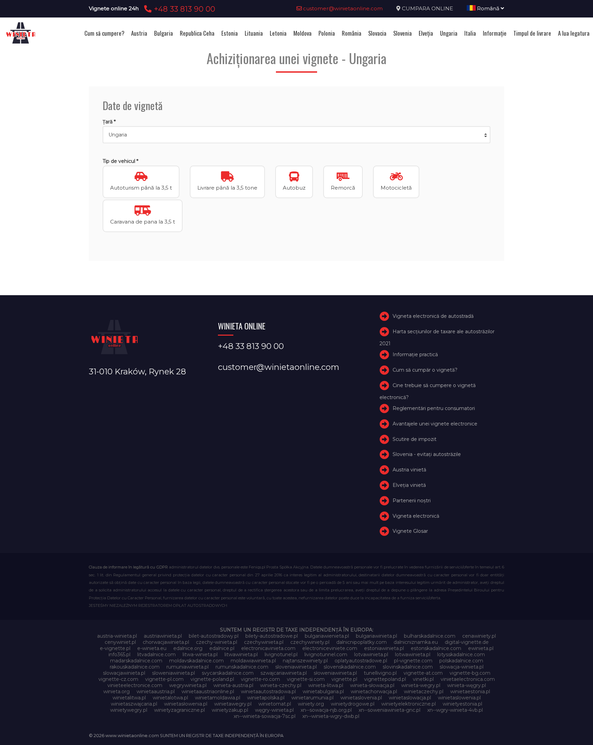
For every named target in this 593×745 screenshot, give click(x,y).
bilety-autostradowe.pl (271, 636)
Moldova (302, 33)
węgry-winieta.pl (274, 710)
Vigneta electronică (416, 516)
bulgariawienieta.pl (327, 636)
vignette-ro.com (260, 679)
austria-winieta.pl (117, 636)
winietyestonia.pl (462, 704)
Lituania (254, 33)
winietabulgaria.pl (323, 691)
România (351, 33)
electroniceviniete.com (329, 648)
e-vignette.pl (115, 648)
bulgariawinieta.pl (376, 636)
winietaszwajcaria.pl (134, 704)
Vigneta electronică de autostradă (433, 316)
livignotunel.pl (281, 654)
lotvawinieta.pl (371, 654)
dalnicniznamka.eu (416, 642)
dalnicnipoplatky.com (361, 642)
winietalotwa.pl (170, 698)
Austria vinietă (409, 470)
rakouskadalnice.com (135, 667)
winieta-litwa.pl (325, 685)
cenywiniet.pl (120, 642)
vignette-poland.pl (212, 679)
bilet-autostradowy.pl (214, 636)
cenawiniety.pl (479, 636)
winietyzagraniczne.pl (179, 710)
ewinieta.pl (480, 648)
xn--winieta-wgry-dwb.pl (330, 716)
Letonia (278, 33)
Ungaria (448, 33)
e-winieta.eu (151, 648)
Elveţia (426, 33)
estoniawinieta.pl (384, 648)
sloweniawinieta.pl (173, 673)
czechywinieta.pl (263, 642)
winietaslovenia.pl (361, 698)
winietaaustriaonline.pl (208, 691)
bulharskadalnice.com (429, 636)
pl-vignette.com (413, 661)
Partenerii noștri (412, 500)
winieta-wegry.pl (420, 685)
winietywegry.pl (128, 710)
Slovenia (402, 33)
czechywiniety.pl (309, 642)
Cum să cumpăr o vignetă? (425, 370)
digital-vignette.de (467, 642)
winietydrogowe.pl (352, 704)
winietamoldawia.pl (217, 698)
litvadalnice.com (156, 654)
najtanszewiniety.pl (305, 661)
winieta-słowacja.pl (372, 685)
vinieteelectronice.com (134, 685)
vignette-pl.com (164, 679)
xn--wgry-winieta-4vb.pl (455, 710)
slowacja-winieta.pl (462, 667)
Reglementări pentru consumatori (434, 408)
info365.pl (119, 654)
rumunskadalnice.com (242, 667)
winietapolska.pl (265, 698)
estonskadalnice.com (436, 648)
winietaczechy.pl (423, 691)
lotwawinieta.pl (412, 654)
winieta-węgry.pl (466, 685)
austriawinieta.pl (163, 636)
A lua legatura (574, 33)
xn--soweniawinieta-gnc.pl (389, 710)
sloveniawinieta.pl (296, 667)
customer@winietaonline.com (342, 8)
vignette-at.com (423, 673)
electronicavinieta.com (268, 648)
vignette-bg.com (470, 673)
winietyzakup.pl (230, 710)
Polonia (326, 33)
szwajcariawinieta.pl (283, 673)
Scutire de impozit (415, 439)
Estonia (229, 33)
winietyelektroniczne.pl (408, 704)
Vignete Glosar (410, 531)
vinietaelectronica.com (468, 679)
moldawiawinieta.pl (253, 661)
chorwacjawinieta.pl (166, 642)
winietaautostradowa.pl (268, 691)
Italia (470, 33)
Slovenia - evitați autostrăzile (427, 454)
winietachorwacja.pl (374, 691)
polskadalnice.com (461, 661)
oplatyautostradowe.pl (361, 661)
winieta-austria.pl (233, 685)
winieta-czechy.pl (280, 685)
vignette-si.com (306, 679)
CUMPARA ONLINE (427, 8)
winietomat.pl (274, 704)
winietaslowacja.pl (410, 698)
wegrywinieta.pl (188, 685)
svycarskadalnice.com (228, 673)
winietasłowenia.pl (185, 704)
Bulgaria (163, 33)
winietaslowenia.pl (459, 698)
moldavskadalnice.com (196, 661)
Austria (139, 33)
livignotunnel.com (325, 654)
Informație (495, 33)
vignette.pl (344, 679)
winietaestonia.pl (470, 691)
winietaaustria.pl (156, 691)
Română (488, 8)
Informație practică (415, 354)
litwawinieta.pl (241, 654)
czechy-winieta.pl (216, 642)
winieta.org (116, 691)
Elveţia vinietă (409, 485)
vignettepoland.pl (385, 679)
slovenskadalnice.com (350, 667)
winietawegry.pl (233, 704)
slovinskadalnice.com (408, 667)
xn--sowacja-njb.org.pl (326, 710)
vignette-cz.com (118, 679)
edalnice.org (187, 648)
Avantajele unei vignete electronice (435, 424)
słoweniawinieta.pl (335, 673)
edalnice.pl (221, 648)
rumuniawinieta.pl (187, 667)
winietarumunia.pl (312, 698)
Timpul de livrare (532, 33)
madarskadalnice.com (136, 661)
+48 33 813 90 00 (183, 8)
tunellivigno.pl (380, 673)
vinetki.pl (423, 679)
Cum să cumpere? (104, 33)
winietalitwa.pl (129, 698)
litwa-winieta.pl (200, 654)
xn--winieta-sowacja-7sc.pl (264, 716)
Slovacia (377, 33)
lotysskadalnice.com (461, 654)
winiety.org (311, 704)
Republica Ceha (197, 33)
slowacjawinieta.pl (124, 673)
